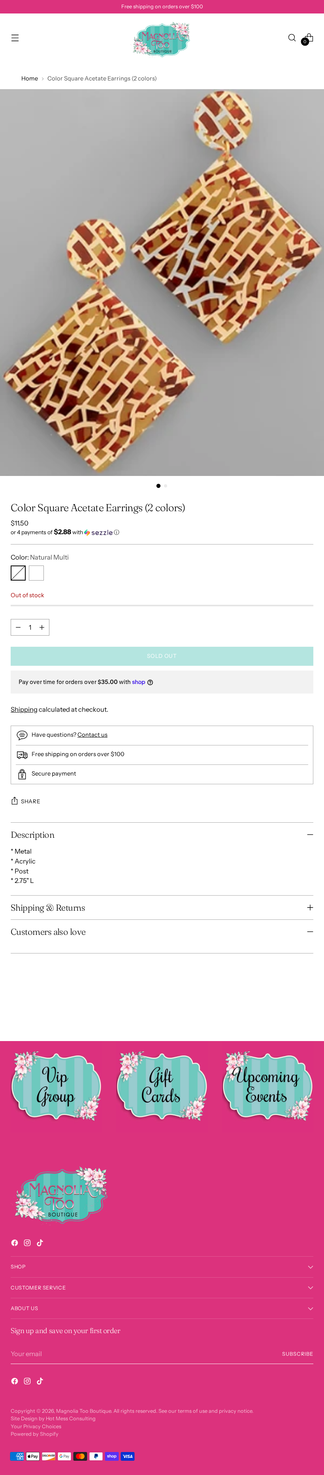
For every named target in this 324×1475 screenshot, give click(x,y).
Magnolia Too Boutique (83, 1411)
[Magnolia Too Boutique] (162, 37)
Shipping (24, 709)
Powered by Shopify (34, 1434)
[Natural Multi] (18, 573)
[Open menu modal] (15, 37)
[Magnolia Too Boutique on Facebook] (15, 1244)
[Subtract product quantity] (18, 627)
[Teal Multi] (36, 573)
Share (30, 801)
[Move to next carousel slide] (306, 1013)
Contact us (92, 734)
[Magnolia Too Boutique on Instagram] (28, 1244)
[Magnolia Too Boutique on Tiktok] (40, 1244)
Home (29, 78)
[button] (162, 532)
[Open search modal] (292, 37)
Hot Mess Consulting (71, 1419)
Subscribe (297, 1354)
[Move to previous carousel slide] (288, 1014)
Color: (40, 557)
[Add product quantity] (42, 627)
